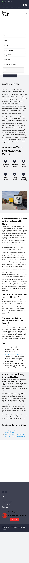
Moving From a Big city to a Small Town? (15, 436)
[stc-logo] (14, 513)
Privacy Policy (7, 502)
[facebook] (24, 5)
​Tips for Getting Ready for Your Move (14, 434)
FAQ (3, 496)
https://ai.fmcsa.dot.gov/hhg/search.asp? (15, 354)
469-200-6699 (8, 1)
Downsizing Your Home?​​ (11, 431)
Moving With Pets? (9, 432)
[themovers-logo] (5, 10)
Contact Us (6, 504)
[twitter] (26, 5)
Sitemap (5, 507)
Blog (3, 499)
